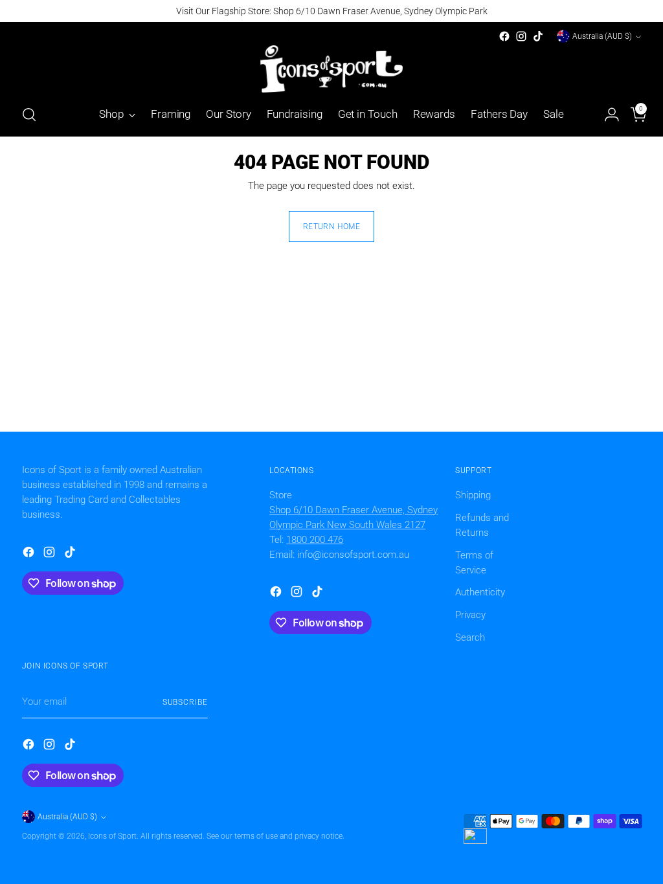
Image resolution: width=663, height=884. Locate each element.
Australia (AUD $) (602, 36)
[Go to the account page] (607, 114)
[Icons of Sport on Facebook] (504, 36)
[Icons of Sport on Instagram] (521, 36)
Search (470, 637)
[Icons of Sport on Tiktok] (538, 36)
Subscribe (185, 702)
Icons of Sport (112, 836)
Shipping (473, 495)
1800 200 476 (314, 540)
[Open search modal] (29, 114)
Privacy (470, 615)
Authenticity (480, 592)
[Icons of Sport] (331, 69)
